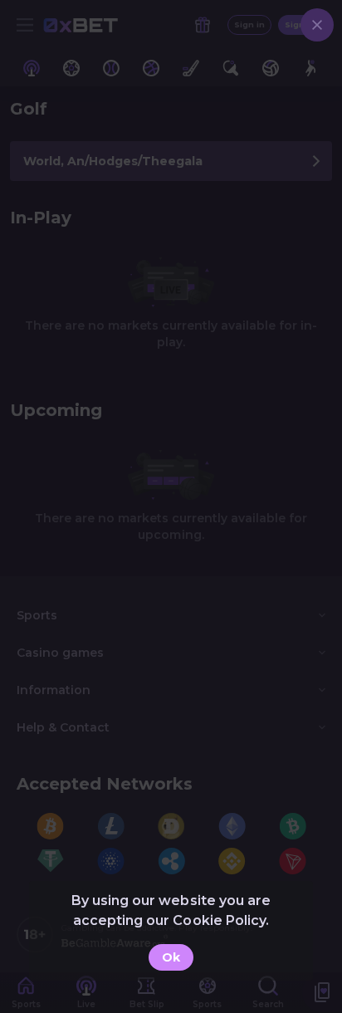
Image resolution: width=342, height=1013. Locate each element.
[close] (317, 25)
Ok (171, 957)
